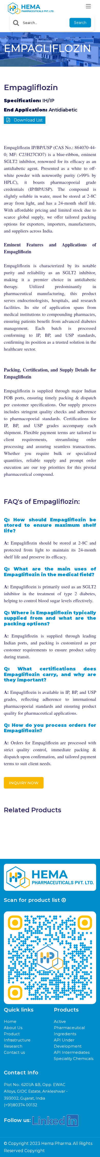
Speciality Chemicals (73, 1058)
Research (13, 1046)
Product (12, 1033)
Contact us (14, 1052)
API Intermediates (71, 1052)
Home (10, 1021)
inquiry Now (23, 782)
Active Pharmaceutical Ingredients (69, 1027)
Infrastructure (17, 1040)
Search (80, 22)
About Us (13, 1027)
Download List (28, 120)
